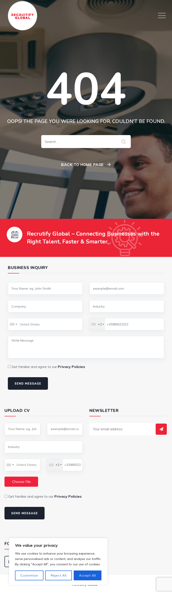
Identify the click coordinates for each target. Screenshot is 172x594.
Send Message (28, 384)
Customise (29, 575)
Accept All (87, 575)
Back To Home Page (82, 164)
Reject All (59, 575)
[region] (58, 561)
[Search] (124, 141)
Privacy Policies (71, 366)
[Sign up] (161, 429)
